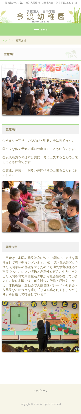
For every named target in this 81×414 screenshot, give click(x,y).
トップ (6, 40)
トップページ (40, 390)
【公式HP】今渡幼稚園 (40, 13)
